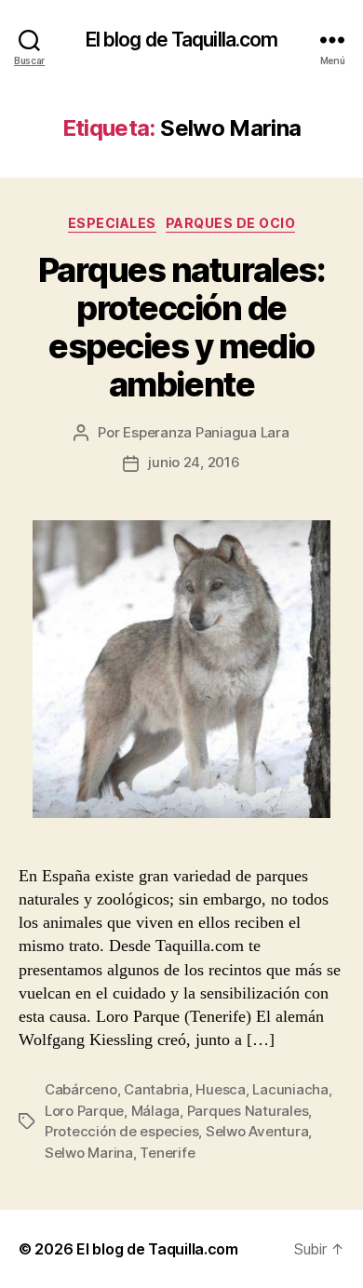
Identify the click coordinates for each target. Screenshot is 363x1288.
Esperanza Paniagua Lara (206, 432)
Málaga (155, 1111)
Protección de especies (121, 1131)
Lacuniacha (290, 1089)
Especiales (112, 223)
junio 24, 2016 (193, 462)
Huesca (220, 1089)
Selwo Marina (89, 1152)
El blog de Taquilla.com (182, 39)
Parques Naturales (248, 1111)
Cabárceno (81, 1089)
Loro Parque (84, 1111)
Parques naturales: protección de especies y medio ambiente (181, 327)
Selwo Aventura (257, 1131)
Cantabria (156, 1089)
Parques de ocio (231, 223)
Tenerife (167, 1152)
